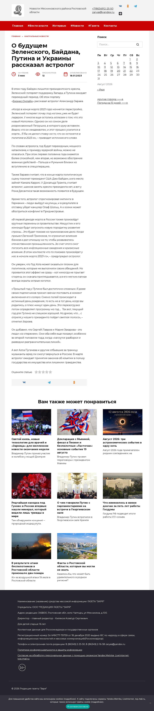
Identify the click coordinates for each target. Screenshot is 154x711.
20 (118, 70)
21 (124, 70)
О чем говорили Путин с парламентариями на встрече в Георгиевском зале (73, 507)
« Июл (101, 89)
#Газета (93, 25)
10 (98, 67)
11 (105, 67)
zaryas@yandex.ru (103, 12)
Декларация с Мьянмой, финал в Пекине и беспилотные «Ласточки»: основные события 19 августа (75, 446)
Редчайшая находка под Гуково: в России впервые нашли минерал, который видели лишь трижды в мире (29, 509)
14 (124, 67)
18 (105, 70)
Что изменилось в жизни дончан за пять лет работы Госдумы (121, 506)
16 (137, 67)
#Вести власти (38, 25)
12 (111, 67)
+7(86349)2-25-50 (102, 8)
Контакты (110, 25)
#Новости (77, 25)
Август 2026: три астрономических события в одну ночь (122, 442)
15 (131, 67)
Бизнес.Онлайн (23, 101)
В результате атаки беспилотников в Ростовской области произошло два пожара (28, 568)
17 (98, 70)
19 (111, 70)
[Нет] (150, 703)
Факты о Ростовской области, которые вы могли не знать (76, 566)
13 (118, 67)
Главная (17, 25)
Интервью (59, 25)
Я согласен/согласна (77, 706)
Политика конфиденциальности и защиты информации (50, 650)
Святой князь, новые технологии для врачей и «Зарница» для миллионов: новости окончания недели (30, 444)
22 (131, 70)
